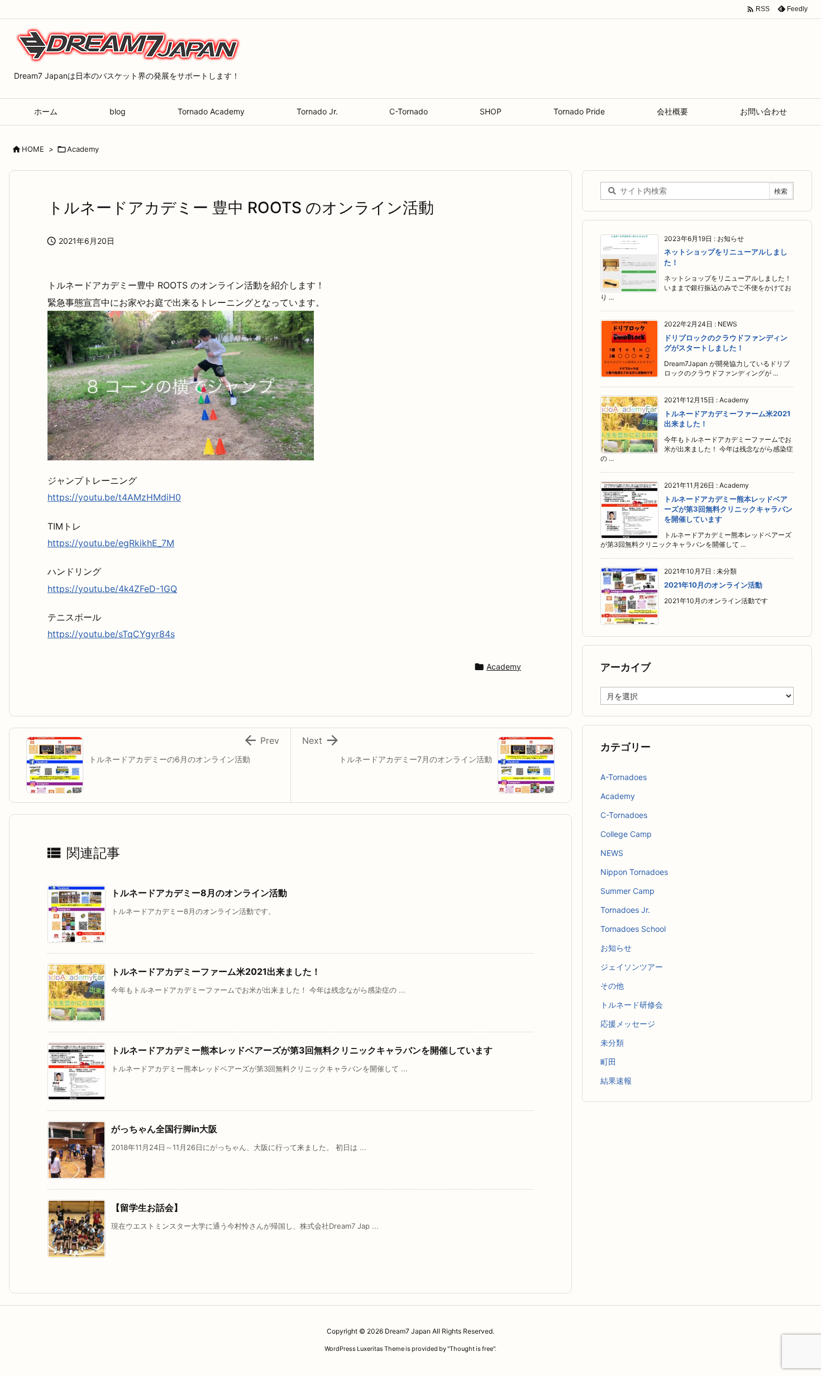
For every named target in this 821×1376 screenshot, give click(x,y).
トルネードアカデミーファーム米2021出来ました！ (216, 971)
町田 (608, 1061)
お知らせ (616, 947)
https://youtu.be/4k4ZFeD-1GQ (112, 588)
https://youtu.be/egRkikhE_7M (110, 543)
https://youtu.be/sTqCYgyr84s (111, 633)
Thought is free (471, 1349)
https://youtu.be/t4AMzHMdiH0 (114, 497)
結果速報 (616, 1080)
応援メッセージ (627, 1023)
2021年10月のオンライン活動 (713, 584)
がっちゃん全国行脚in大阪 (164, 1128)
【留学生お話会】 (147, 1207)
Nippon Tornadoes (634, 872)
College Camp (626, 834)
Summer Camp (627, 891)
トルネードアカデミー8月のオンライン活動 (199, 892)
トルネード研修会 (631, 1004)
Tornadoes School (633, 929)
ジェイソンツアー (631, 966)
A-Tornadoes (623, 777)
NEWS (611, 853)
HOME (33, 149)
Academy (83, 149)
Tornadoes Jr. (625, 910)
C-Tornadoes (623, 815)
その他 (612, 985)
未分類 (612, 1042)
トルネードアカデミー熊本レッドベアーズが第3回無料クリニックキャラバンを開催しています (302, 1050)
